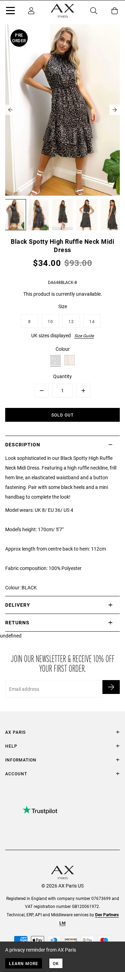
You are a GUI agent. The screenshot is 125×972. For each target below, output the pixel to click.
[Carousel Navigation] (62, 110)
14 (92, 321)
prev (10, 110)
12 (71, 321)
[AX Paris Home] (62, 11)
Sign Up (111, 687)
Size (62, 306)
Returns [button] (17, 622)
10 (50, 321)
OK (56, 963)
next (114, 110)
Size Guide (84, 335)
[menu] (10, 12)
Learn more (23, 963)
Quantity (62, 376)
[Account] (31, 10)
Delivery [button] (17, 604)
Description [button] (22, 444)
